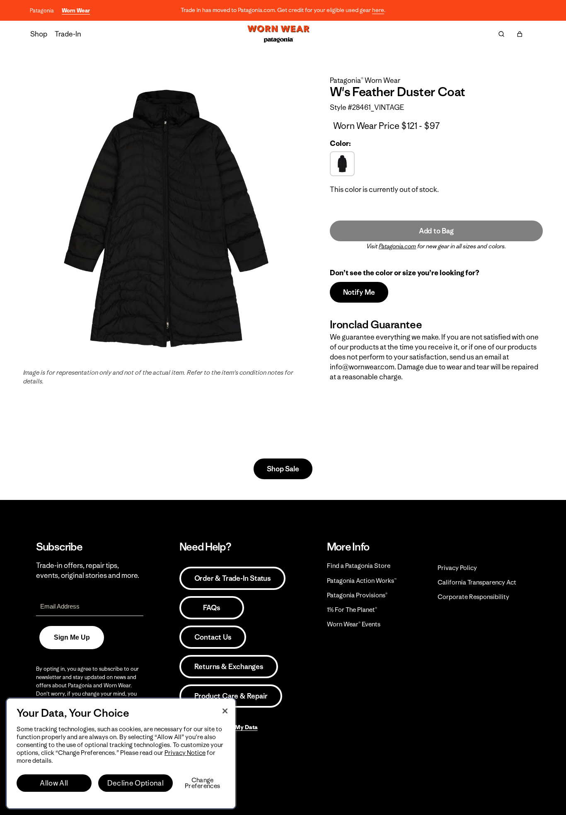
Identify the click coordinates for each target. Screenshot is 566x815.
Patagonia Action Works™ (362, 581)
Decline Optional (135, 783)
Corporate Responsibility (473, 597)
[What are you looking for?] (501, 34)
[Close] (225, 711)
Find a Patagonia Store (358, 566)
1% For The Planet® (352, 610)
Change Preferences (202, 783)
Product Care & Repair (231, 696)
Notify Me (359, 292)
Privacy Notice (185, 753)
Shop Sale (283, 468)
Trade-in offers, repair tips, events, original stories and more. (87, 570)
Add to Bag (436, 230)
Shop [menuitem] (38, 34)
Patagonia (42, 10)
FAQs (211, 607)
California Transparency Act (477, 582)
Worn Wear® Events (353, 624)
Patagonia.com (397, 246)
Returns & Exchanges (228, 666)
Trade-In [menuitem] (68, 34)
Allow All (54, 783)
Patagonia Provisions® (357, 595)
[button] (519, 34)
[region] (121, 753)
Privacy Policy (457, 568)
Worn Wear (76, 10)
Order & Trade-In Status (232, 578)
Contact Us (212, 637)
